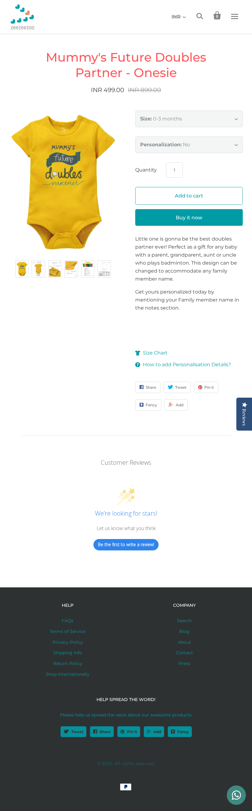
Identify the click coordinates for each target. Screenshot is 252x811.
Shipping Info (67, 652)
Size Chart (155, 353)
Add (157, 731)
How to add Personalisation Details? (187, 364)
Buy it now (189, 218)
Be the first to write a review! (126, 544)
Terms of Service (67, 631)
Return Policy (67, 663)
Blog (184, 631)
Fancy (183, 731)
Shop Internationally (67, 674)
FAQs (67, 620)
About (184, 642)
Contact (184, 652)
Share (105, 731)
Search (184, 620)
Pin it (132, 731)
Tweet (77, 731)
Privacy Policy (68, 642)
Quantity (146, 170)
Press (184, 663)
